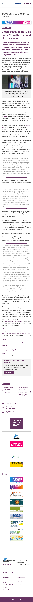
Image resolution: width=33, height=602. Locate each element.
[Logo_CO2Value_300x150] (16, 459)
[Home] (23, 3)
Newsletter (5, 587)
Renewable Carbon (8, 572)
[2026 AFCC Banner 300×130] (16, 519)
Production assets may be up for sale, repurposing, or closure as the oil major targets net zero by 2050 (23, 391)
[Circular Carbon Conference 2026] (16, 511)
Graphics (5, 579)
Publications (6, 577)
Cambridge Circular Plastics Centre (13, 321)
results (5, 116)
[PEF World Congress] (16, 526)
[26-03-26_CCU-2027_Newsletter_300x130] (16, 497)
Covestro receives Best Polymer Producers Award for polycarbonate (9, 390)
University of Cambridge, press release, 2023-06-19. (16, 342)
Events (4, 575)
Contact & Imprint (22, 577)
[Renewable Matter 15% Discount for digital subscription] (16, 467)
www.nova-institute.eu (9, 567)
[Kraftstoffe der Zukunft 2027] (16, 533)
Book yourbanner (16, 423)
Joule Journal (5, 348)
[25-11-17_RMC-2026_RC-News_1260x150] (16, 24)
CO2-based (22, 13)
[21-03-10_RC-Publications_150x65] (16, 447)
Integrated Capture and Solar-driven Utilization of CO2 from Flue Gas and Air (16, 333)
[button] (3, 355)
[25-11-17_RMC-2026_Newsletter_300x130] (16, 482)
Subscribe (8, 372)
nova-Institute (6, 589)
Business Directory (8, 584)
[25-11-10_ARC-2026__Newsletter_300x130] (16, 490)
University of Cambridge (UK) (9, 350)
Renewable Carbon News (9, 13)
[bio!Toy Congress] (16, 541)
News (4, 582)
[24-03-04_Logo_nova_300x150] (16, 439)
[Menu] (5, 3)
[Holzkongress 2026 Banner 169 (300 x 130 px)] (16, 504)
